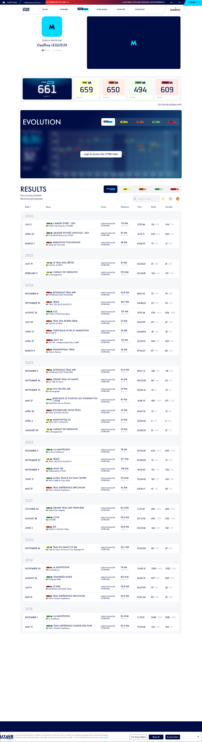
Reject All (156, 737)
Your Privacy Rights (138, 737)
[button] (33, 3)
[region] (101, 737)
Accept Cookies (172, 737)
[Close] (198, 736)
